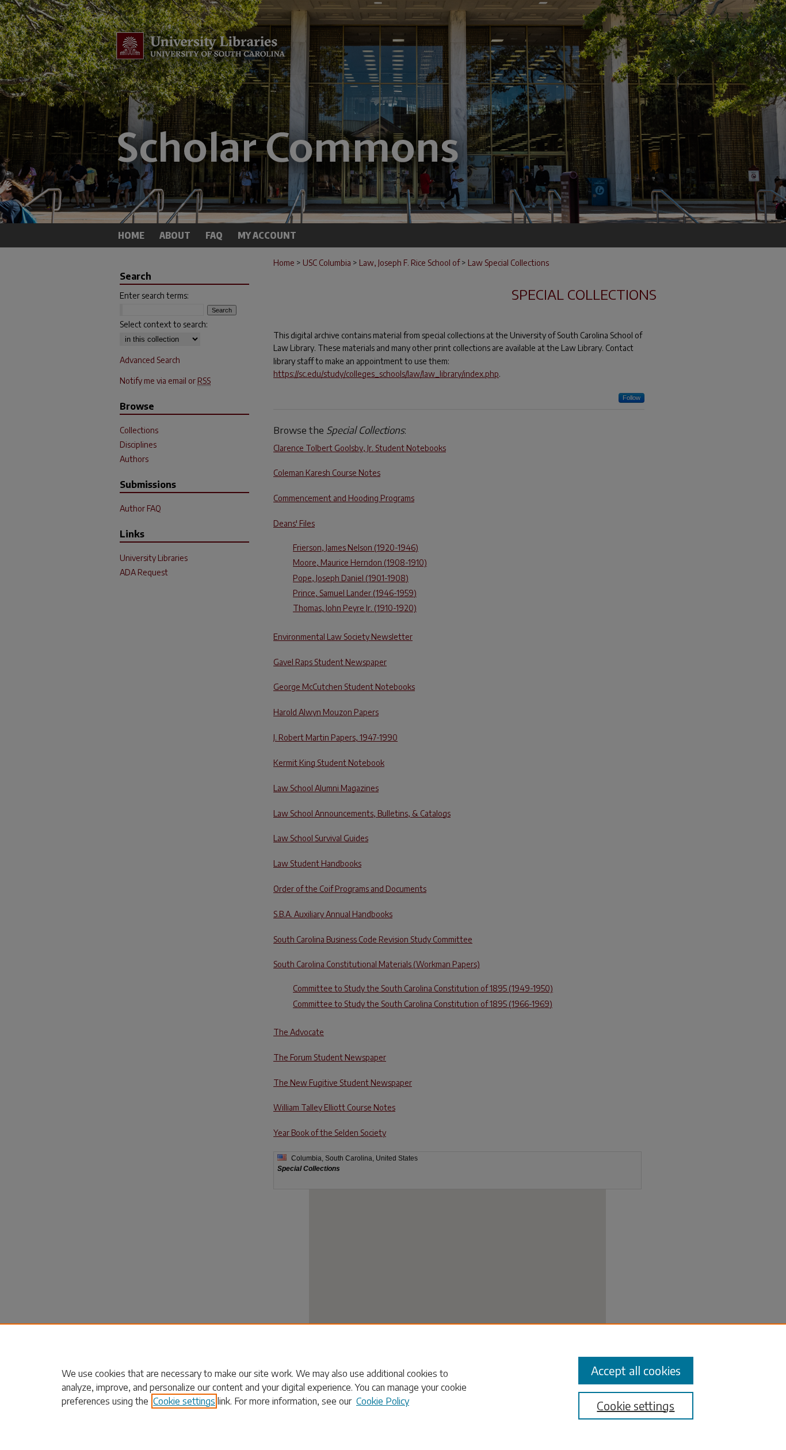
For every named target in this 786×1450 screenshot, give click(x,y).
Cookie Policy (382, 1401)
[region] (393, 1386)
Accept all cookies (636, 1370)
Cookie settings (184, 1401)
